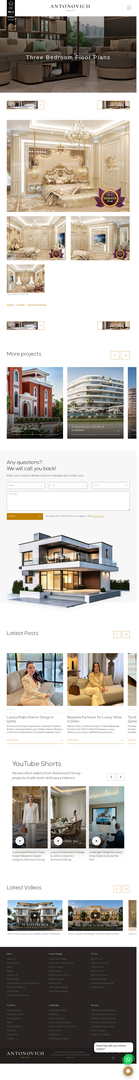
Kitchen (10, 1039)
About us (11, 959)
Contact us (12, 975)
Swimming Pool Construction (62, 1027)
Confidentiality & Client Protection (23, 983)
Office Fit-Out (97, 967)
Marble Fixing (97, 987)
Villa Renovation (56, 979)
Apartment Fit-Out (100, 963)
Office (9, 1023)
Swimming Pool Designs (60, 1023)
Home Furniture (14, 1010)
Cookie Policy (13, 991)
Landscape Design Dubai (102, 1027)
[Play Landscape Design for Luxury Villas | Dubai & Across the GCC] (106, 817)
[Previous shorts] (111, 776)
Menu (9, 954)
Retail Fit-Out (97, 971)
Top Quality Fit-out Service (103, 1014)
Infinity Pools (55, 1031)
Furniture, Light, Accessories (104, 1023)
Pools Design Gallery (58, 1039)
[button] (115, 355)
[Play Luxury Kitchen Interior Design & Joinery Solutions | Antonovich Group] (68, 817)
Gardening (54, 1014)
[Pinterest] (113, 1058)
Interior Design (55, 954)
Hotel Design (55, 971)
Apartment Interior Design (61, 963)
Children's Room (14, 1027)
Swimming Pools (56, 1019)
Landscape (54, 1005)
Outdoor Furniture (15, 1014)
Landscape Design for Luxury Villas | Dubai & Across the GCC (105, 856)
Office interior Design (58, 987)
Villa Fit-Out (96, 959)
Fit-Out (94, 954)
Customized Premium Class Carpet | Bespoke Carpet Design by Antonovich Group (28, 856)
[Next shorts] (120, 776)
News (9, 967)
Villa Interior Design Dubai (103, 1010)
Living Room (12, 1035)
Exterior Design (56, 967)
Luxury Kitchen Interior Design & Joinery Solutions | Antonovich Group (68, 856)
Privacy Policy (98, 516)
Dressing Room (14, 1019)
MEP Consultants (99, 975)
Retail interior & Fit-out (59, 975)
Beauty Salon (55, 983)
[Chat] (128, 1071)
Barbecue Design (99, 979)
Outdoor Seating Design (102, 983)
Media (10, 971)
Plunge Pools (55, 1035)
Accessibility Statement (18, 995)
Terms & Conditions (16, 987)
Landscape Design (57, 1010)
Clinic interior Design (58, 991)
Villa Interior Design (58, 959)
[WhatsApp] (128, 1059)
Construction (13, 963)
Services (95, 1005)
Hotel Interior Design (100, 1035)
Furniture (11, 1005)
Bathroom (11, 1031)
